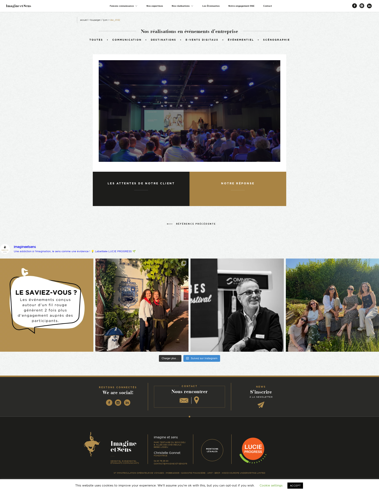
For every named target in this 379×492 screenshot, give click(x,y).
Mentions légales (212, 450)
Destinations (163, 39)
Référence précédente (196, 224)
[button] (124, 6)
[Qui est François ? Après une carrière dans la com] (237, 305)
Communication (127, 39)
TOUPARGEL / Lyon (99, 20)
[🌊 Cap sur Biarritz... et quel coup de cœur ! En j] (142, 305)
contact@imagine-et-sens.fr (170, 464)
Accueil (84, 20)
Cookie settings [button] (271, 485)
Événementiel (241, 39)
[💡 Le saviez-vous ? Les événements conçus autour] (46, 305)
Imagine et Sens (18, 7)
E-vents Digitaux (202, 39)
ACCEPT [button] (295, 485)
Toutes (96, 39)
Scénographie (276, 39)
